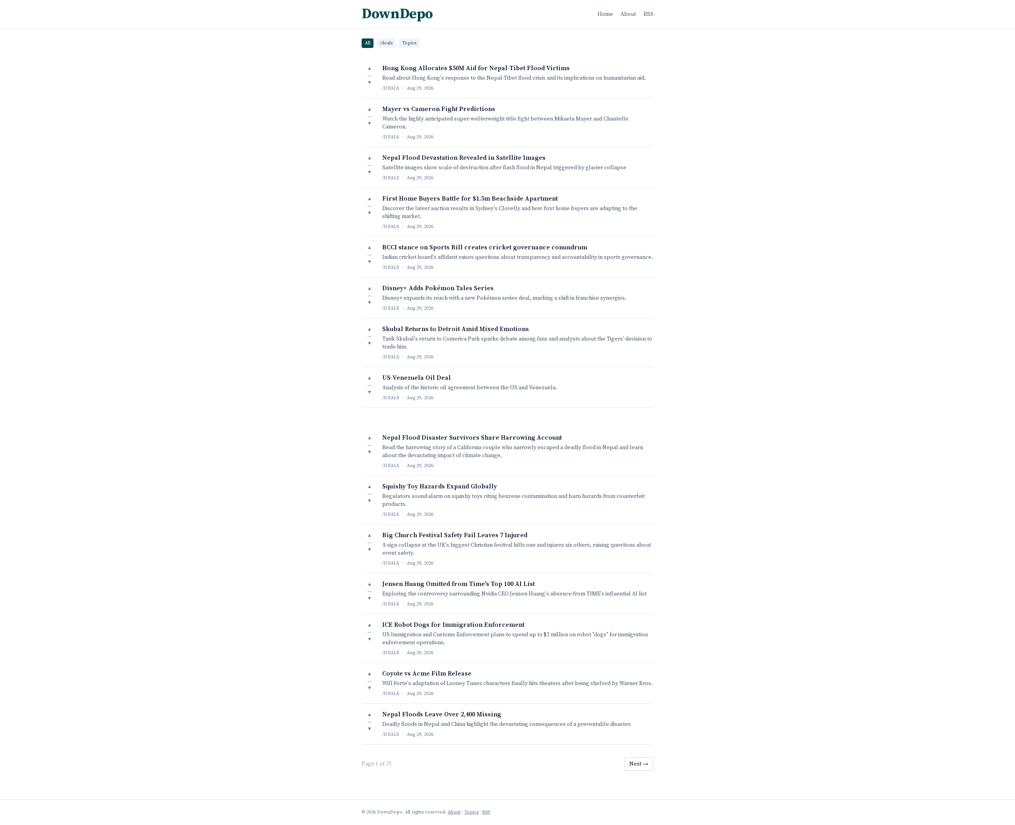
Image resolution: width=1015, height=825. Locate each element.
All (367, 43)
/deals (386, 43)
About (628, 14)
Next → (638, 764)
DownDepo (397, 14)
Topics (409, 43)
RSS (648, 14)
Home (605, 14)
